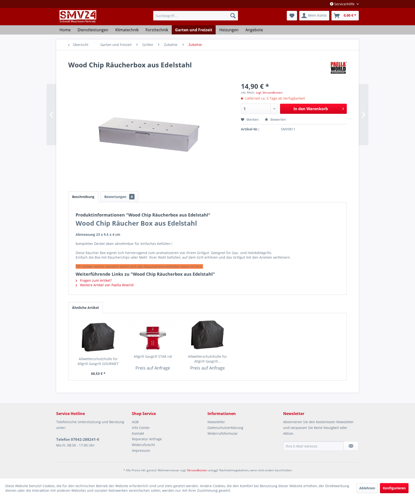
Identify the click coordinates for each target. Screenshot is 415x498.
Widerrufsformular (223, 433)
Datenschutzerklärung (225, 427)
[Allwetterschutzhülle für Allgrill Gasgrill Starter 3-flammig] (207, 335)
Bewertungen (118, 196)
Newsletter (216, 422)
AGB (135, 422)
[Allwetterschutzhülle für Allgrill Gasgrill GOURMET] (98, 337)
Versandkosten (197, 470)
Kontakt (138, 433)
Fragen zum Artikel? (95, 280)
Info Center (141, 427)
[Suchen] (233, 15)
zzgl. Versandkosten (269, 92)
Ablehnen (367, 488)
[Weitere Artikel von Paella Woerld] (338, 69)
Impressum (141, 450)
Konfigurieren (394, 488)
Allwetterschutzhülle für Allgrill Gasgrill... (207, 359)
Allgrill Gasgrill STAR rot (153, 356)
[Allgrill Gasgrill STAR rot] (153, 335)
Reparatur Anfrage (147, 439)
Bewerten (277, 119)
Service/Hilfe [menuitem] (344, 4)
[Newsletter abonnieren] (351, 446)
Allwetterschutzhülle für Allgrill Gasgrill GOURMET (98, 361)
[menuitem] (195, 15)
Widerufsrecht (143, 444)
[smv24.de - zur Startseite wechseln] (77, 20)
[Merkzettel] (292, 15)
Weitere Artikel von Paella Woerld (106, 285)
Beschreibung (83, 196)
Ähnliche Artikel (85, 307)
